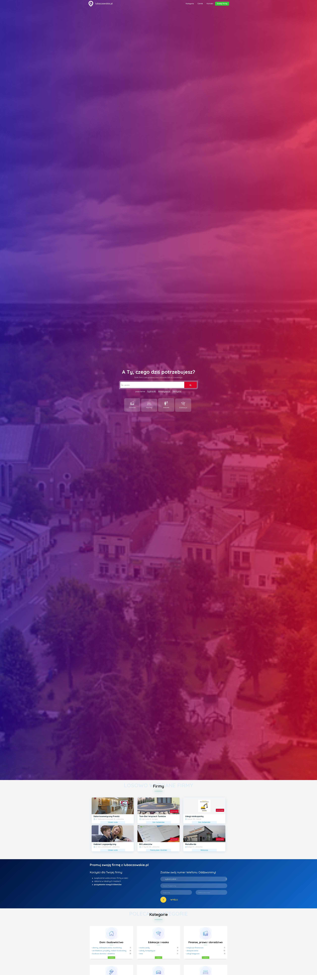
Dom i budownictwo (111, 942)
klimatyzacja (164, 391)
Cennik (200, 3)
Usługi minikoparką (194, 816)
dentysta (177, 391)
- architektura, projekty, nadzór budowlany (108, 950)
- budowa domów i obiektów (103, 953)
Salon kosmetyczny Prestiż (106, 816)
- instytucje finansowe (194, 948)
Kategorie (190, 3)
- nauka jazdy (144, 948)
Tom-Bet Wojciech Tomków (152, 816)
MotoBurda (190, 844)
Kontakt (210, 3)
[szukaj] (190, 385)
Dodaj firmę (222, 3)
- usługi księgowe (192, 953)
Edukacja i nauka (158, 942)
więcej (111, 957)
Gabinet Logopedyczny (104, 844)
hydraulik (151, 391)
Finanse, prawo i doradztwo (205, 942)
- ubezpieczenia (191, 950)
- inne (140, 953)
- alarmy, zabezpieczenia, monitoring (106, 948)
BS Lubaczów (145, 844)
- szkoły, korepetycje (146, 950)
